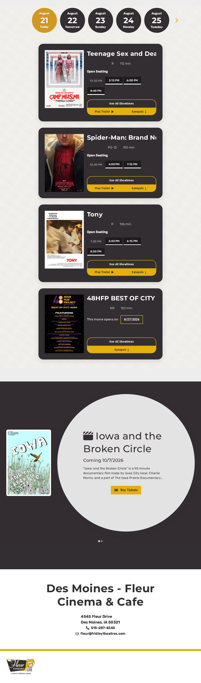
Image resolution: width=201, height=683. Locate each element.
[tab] (99, 541)
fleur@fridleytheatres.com (102, 633)
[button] (191, 673)
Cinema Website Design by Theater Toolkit (151, 674)
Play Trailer (102, 111)
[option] (72, 20)
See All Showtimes (121, 103)
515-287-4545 (103, 628)
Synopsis (137, 111)
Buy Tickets (113, 490)
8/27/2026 (131, 319)
